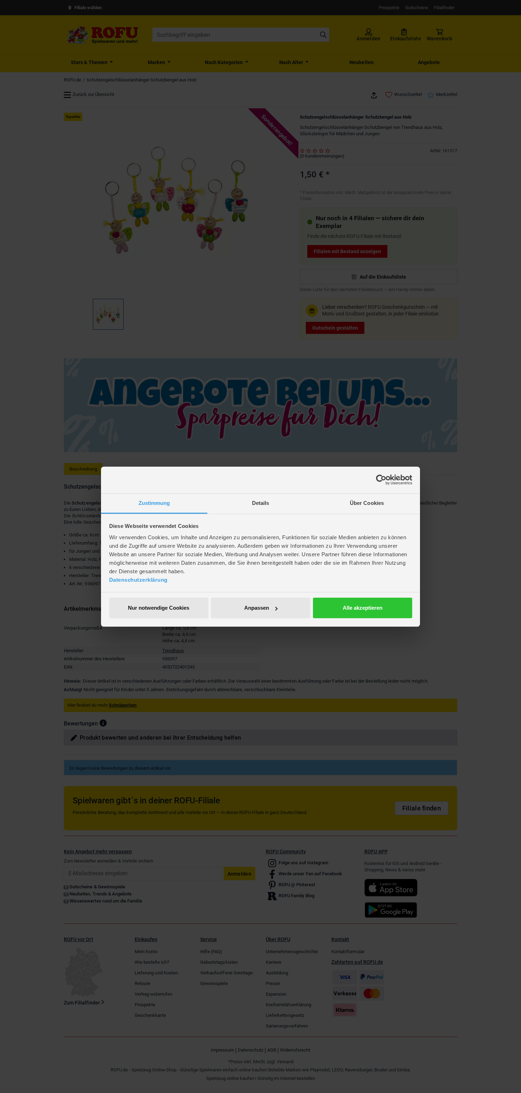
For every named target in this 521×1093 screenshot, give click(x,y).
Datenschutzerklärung (138, 580)
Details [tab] (260, 503)
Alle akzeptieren (362, 608)
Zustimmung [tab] (154, 503)
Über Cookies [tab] (367, 503)
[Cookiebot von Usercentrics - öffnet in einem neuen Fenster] (381, 479)
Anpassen (256, 608)
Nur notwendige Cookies (158, 608)
